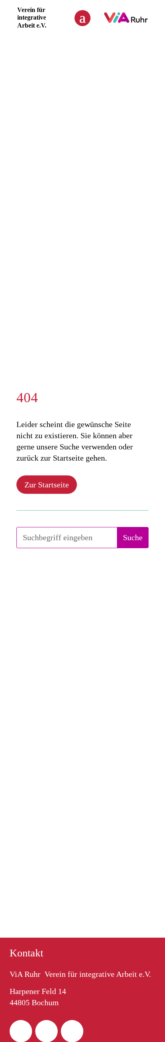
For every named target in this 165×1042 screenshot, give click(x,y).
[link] (126, 20)
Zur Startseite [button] (46, 484)
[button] (82, 18)
